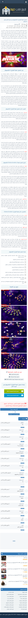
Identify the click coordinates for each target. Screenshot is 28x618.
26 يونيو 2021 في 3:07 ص (5, 465)
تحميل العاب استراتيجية (22, 594)
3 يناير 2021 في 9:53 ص (5, 451)
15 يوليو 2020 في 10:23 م (5, 429)
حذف (21, 427)
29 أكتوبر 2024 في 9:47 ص (5, 518)
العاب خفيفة (23, 25)
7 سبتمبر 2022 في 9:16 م (5, 489)
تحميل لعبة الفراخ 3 (15, 374)
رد (23, 427)
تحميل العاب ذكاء (24, 27)
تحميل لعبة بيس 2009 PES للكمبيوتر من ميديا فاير (17, 562)
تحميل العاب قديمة (23, 602)
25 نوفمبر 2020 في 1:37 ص (5, 444)
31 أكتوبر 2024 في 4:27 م (5, 525)
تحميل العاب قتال (10, 600)
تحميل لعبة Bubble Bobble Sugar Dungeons (14, 379)
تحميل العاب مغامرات (10, 604)
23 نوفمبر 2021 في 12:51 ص (6, 472)
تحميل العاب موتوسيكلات (9, 606)
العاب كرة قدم (11, 592)
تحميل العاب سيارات (23, 600)
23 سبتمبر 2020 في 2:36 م (5, 436)
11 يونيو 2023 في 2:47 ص (5, 503)
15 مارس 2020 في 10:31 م (5, 422)
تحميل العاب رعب (10, 598)
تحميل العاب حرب (10, 25)
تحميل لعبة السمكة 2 (14, 376)
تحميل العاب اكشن (10, 594)
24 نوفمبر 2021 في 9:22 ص (5, 480)
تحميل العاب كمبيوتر (16, 27)
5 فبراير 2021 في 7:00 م (5, 458)
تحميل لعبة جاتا (24, 609)
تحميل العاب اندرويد (17, 25)
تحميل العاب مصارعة (23, 604)
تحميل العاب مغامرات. (23, 606)
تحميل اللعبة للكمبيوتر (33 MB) (13, 391)
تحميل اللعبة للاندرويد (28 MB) (13, 395)
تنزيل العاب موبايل (9, 27)
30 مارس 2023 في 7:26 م (5, 496)
